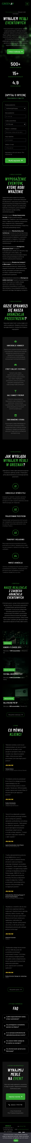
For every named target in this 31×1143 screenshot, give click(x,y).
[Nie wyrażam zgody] (29, 1138)
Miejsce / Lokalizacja (10, 128)
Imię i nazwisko (9, 136)
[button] (7, 643)
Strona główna (9, 12)
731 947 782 (23, 1126)
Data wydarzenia (9, 113)
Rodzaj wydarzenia (10, 105)
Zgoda (16, 1140)
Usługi (15, 12)
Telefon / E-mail (9, 144)
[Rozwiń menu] (27, 3)
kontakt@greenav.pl (23, 1129)
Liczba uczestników (10, 120)
